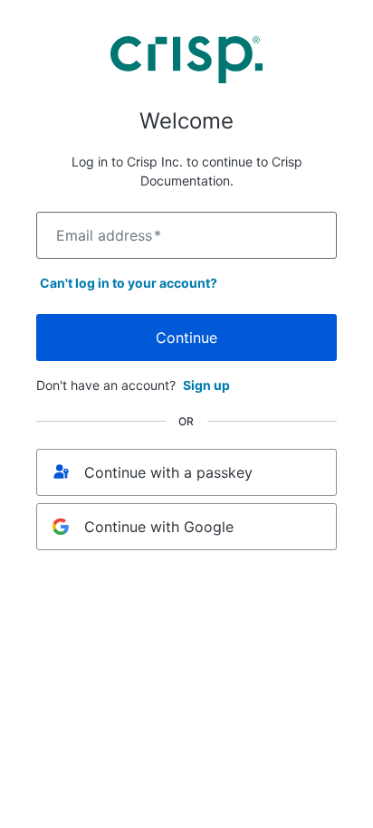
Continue (186, 337)
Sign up (206, 385)
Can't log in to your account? (128, 282)
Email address (108, 235)
